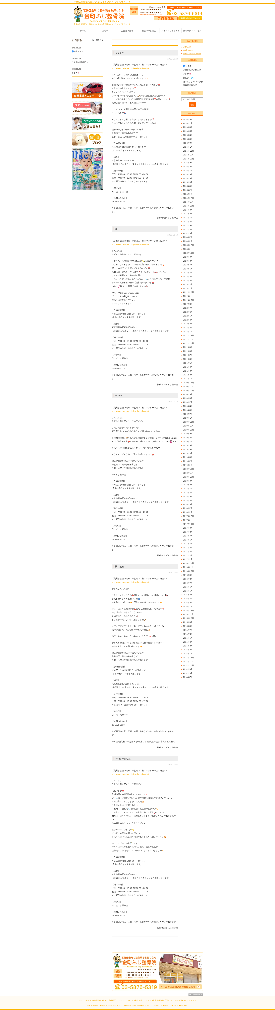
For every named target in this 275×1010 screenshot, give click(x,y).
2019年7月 (188, 441)
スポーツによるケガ (125, 1000)
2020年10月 (188, 390)
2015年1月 (188, 653)
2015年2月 (188, 649)
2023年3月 (188, 280)
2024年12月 (188, 198)
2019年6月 (188, 445)
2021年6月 (188, 359)
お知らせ (187, 47)
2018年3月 (188, 504)
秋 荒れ (119, 566)
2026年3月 (188, 139)
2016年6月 (188, 587)
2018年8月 (188, 485)
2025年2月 (188, 190)
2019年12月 (188, 422)
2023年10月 (188, 253)
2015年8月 (188, 626)
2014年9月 (188, 669)
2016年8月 (188, 579)
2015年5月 (188, 638)
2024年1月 (188, 241)
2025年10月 (188, 159)
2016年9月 (188, 575)
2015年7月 (188, 630)
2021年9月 (188, 347)
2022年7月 (188, 308)
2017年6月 (188, 540)
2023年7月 (188, 265)
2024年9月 (188, 210)
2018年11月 (188, 473)
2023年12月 (188, 245)
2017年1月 (188, 559)
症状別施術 (97, 1000)
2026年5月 (188, 131)
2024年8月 (188, 214)
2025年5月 (188, 178)
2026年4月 (188, 135)
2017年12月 (188, 516)
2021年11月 (188, 339)
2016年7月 (188, 583)
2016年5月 (188, 591)
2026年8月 (188, 119)
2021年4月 (188, 367)
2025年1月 (188, 194)
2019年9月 (188, 434)
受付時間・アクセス (143, 1000)
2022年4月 (188, 320)
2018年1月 (188, 512)
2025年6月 (188, 174)
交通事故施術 (158, 1000)
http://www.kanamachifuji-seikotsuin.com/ (130, 68)
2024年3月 (188, 233)
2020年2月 (188, 414)
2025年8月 (188, 166)
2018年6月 (188, 492)
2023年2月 (188, 284)
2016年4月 (188, 595)
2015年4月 (188, 642)
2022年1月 (188, 331)
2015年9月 (188, 622)
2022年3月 (188, 324)
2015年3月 (188, 646)
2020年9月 (188, 394)
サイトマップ (190, 1000)
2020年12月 (188, 382)
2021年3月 (188, 371)
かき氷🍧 (187, 74)
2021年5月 (188, 363)
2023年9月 (188, 257)
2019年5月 (188, 449)
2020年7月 (188, 402)
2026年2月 (188, 143)
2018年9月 (188, 481)
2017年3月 (188, 551)
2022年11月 (188, 296)
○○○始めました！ (124, 758)
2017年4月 (188, 547)
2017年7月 (188, 536)
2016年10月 (188, 571)
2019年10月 (188, 430)
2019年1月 (188, 465)
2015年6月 (188, 634)
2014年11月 (188, 661)
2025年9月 (188, 162)
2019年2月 (188, 461)
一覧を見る (99, 40)
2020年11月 (188, 386)
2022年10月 (188, 300)
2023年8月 (188, 261)
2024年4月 (188, 229)
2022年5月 (188, 316)
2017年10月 (188, 524)
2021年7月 (188, 355)
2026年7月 (188, 123)
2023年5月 (188, 272)
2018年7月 (188, 488)
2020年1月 (188, 418)
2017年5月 (188, 544)
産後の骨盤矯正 (109, 1000)
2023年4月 (188, 276)
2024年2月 (188, 237)
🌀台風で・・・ (190, 66)
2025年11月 (188, 155)
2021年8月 (188, 351)
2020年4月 (188, 406)
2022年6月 (188, 312)
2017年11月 (188, 520)
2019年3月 (188, 457)
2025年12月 (188, 151)
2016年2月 (188, 602)
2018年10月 (188, 477)
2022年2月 (188, 327)
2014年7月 (188, 677)
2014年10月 (188, 665)
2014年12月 (188, 657)
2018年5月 (188, 496)
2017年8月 (188, 532)
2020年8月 (188, 398)
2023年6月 (188, 269)
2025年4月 (188, 182)
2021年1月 (188, 378)
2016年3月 (188, 598)
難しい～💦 (188, 78)
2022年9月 (188, 304)
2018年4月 (188, 500)
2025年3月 (188, 186)
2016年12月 (188, 563)
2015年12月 (188, 610)
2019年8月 (188, 437)
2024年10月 (188, 206)
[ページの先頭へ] (195, 994)
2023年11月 (188, 249)
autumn (118, 395)
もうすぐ (119, 52)
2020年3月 (188, 410)
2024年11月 (188, 202)
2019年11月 (188, 426)
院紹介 (88, 1000)
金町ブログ (188, 50)
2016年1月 (188, 606)
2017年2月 (188, 555)
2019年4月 (188, 453)
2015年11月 (188, 614)
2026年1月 (188, 147)
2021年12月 (188, 335)
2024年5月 (188, 225)
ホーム (82, 1000)
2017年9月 (188, 528)
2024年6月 (188, 221)
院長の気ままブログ (192, 53)
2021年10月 (188, 343)
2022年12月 (188, 292)
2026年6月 (188, 127)
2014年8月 (188, 673)
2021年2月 (188, 375)
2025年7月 (188, 170)
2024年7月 (188, 217)
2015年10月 (188, 618)
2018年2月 (188, 508)
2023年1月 (188, 288)
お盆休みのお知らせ (192, 70)
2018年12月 (188, 469)
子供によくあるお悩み (174, 1000)
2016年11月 (188, 567)
